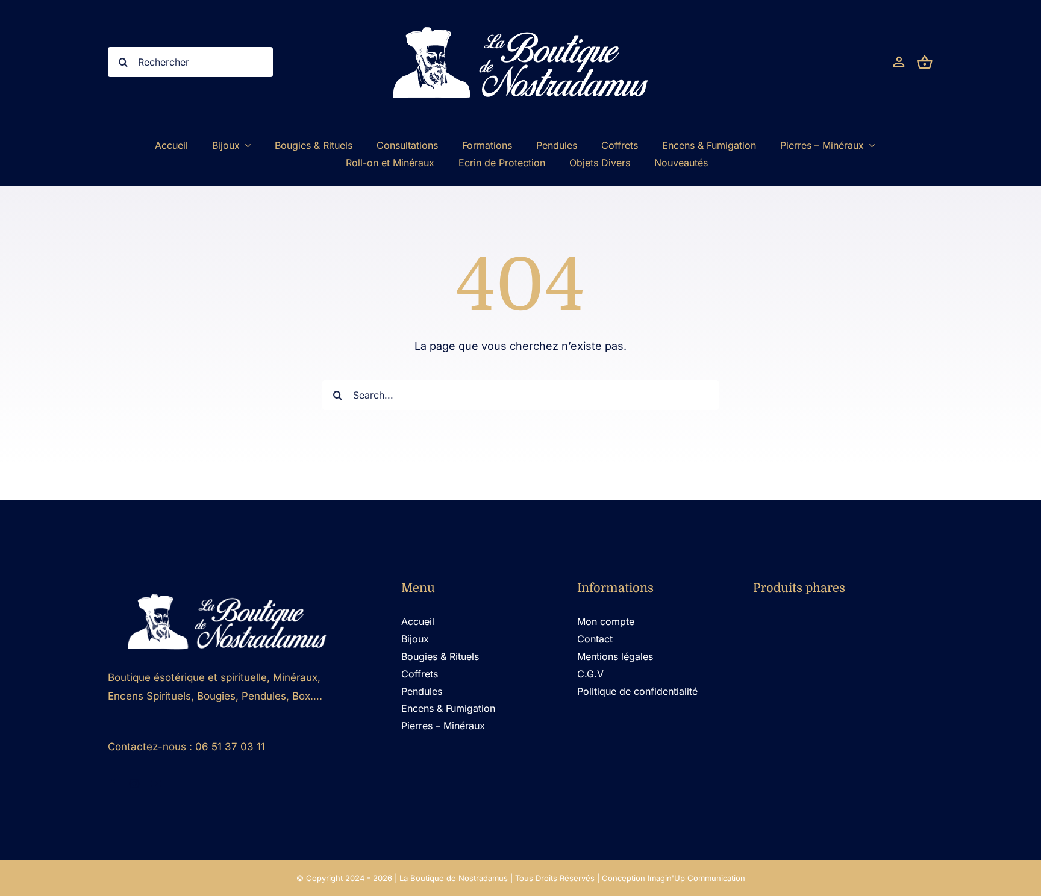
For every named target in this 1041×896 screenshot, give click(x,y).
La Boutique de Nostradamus (453, 878)
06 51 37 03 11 (230, 747)
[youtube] (156, 783)
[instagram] (134, 783)
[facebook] (112, 783)
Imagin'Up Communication (696, 878)
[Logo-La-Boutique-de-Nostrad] (227, 589)
